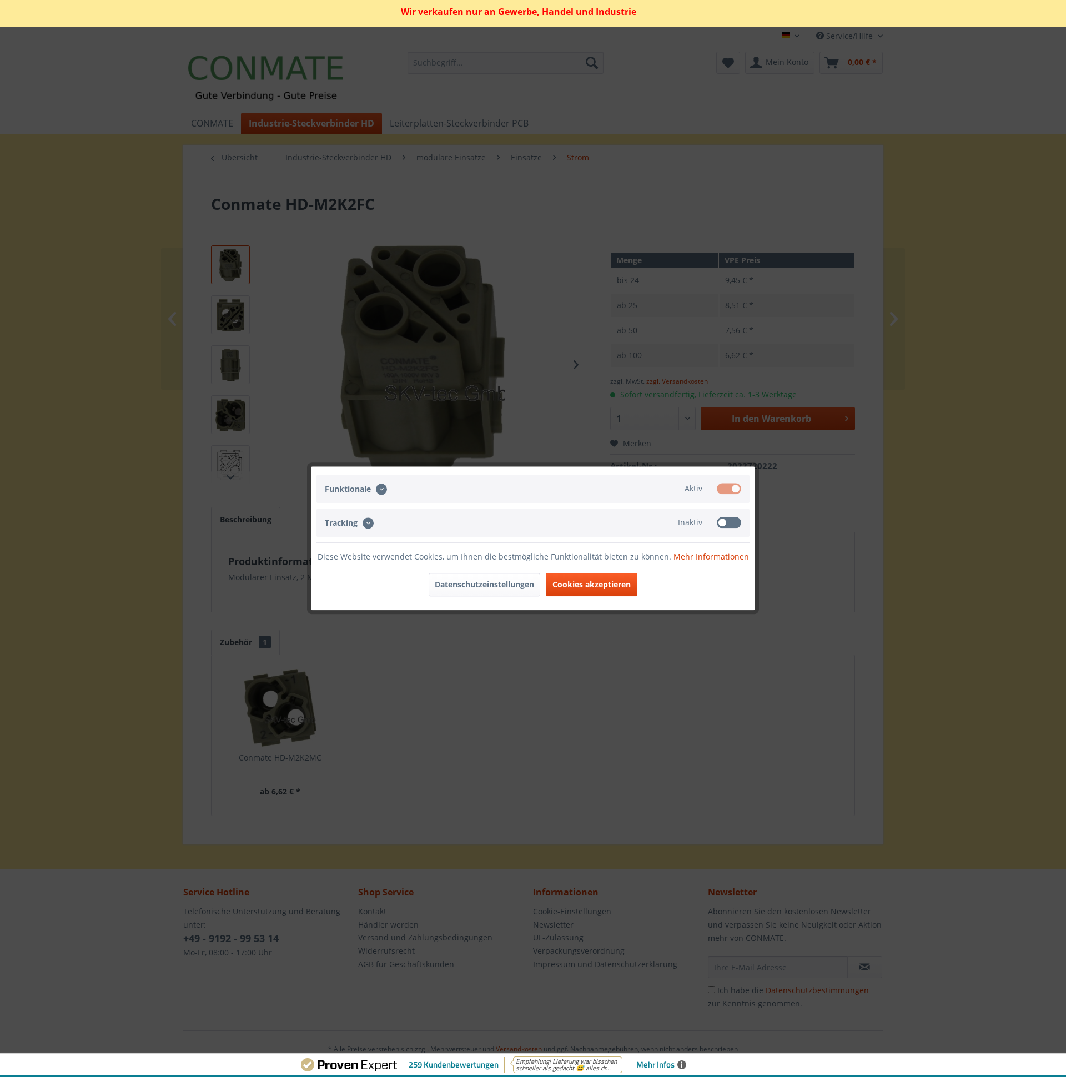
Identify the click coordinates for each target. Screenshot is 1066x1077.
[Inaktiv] (729, 523)
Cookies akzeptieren (591, 585)
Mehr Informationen (711, 557)
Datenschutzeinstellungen (484, 585)
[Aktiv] (729, 488)
